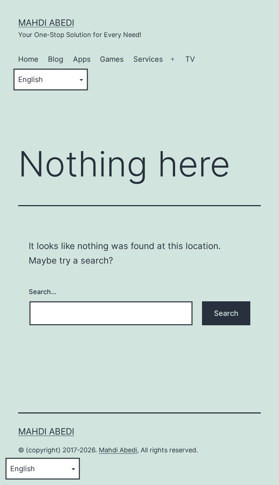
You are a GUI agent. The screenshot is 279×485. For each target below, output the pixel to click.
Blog (55, 59)
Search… (42, 292)
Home (28, 59)
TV (190, 59)
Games (112, 59)
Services (148, 59)
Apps (81, 59)
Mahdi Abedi (46, 22)
